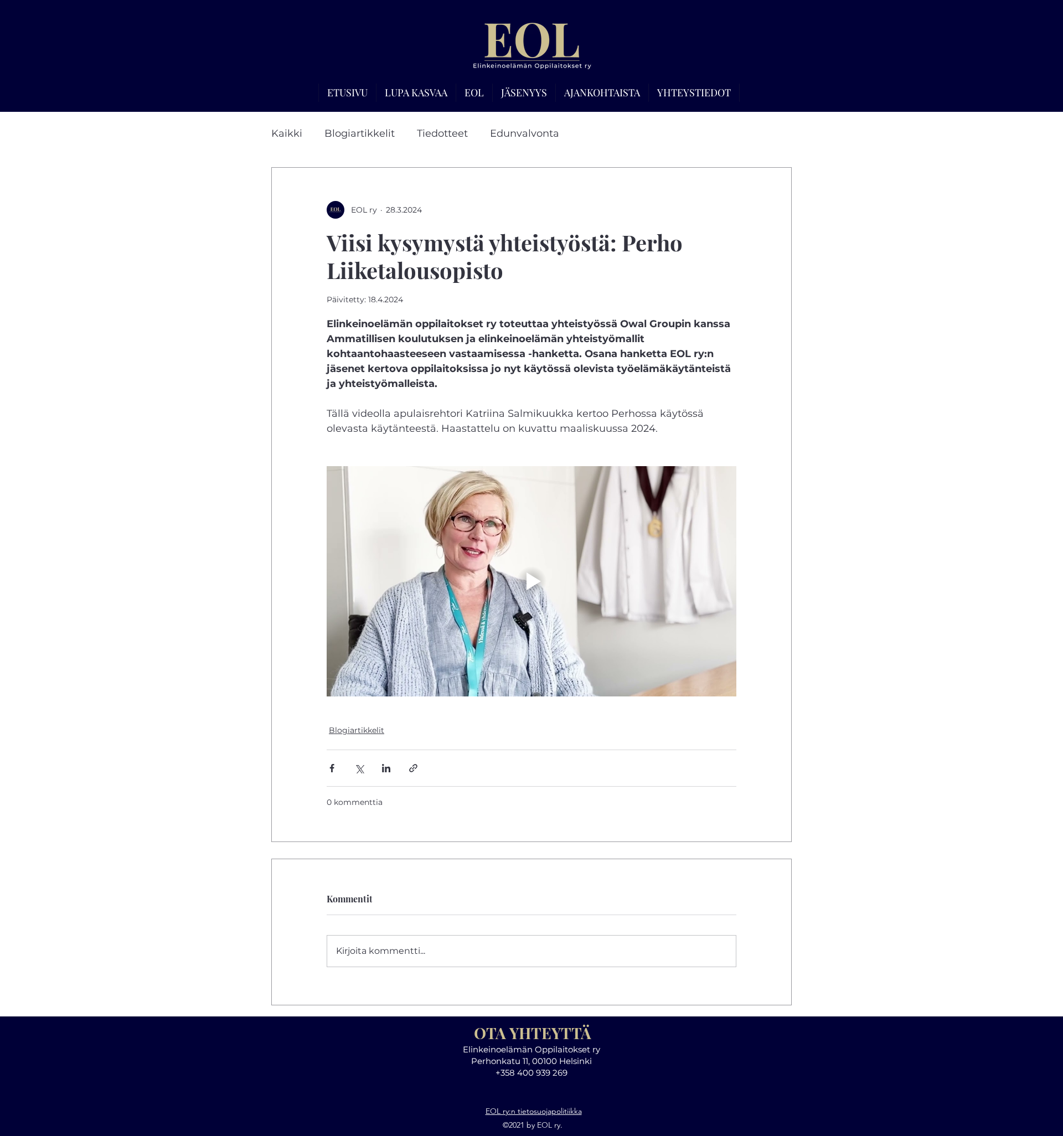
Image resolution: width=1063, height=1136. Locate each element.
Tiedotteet (442, 133)
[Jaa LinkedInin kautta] (386, 768)
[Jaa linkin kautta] (413, 768)
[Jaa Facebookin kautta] (332, 768)
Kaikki (286, 133)
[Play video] (531, 581)
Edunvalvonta (524, 133)
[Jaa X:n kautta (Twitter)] (359, 768)
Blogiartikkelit (359, 133)
